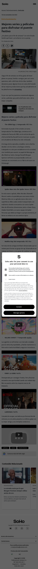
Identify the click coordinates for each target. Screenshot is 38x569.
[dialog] (19, 284)
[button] (19, 279)
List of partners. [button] (23, 290)
